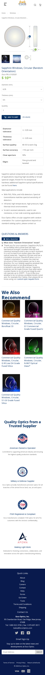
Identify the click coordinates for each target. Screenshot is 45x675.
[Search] (35, 5)
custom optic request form (28, 279)
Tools (22, 601)
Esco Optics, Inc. (24, 666)
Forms (22, 594)
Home (4, 13)
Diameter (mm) (7, 85)
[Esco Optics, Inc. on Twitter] (16, 633)
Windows (13, 13)
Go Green (22, 597)
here (15, 185)
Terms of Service (8, 663)
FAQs (22, 591)
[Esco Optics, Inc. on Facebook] (22, 633)
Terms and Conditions (22, 604)
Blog (22, 581)
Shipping (22, 607)
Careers (22, 584)
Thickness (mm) (7, 95)
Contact (22, 587)
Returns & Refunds (34, 663)
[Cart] (40, 5)
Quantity (5, 106)
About (22, 578)
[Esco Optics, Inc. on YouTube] (28, 633)
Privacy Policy (20, 663)
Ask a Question (11, 239)
